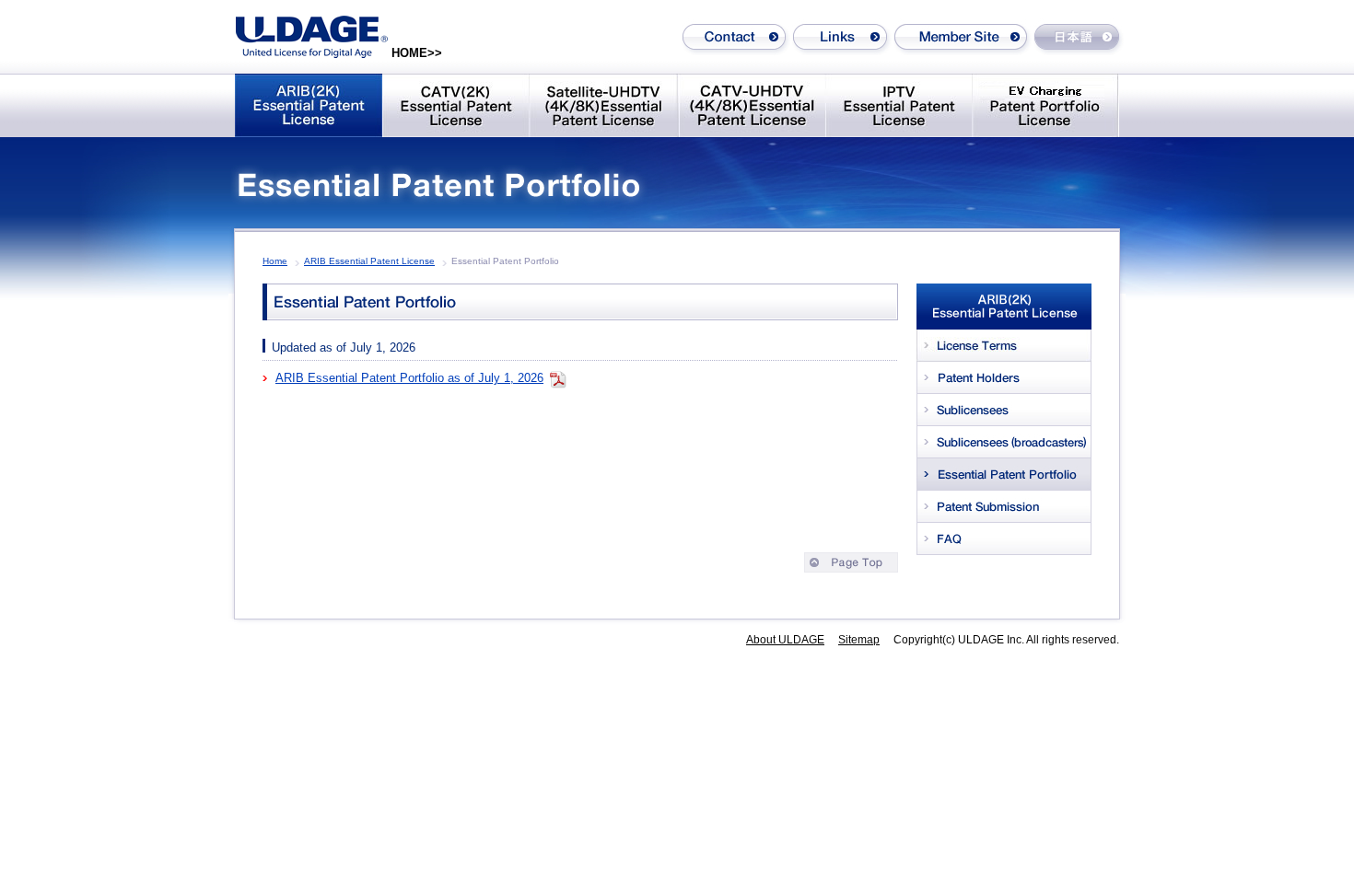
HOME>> (416, 53)
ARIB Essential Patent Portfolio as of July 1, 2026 (409, 378)
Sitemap (859, 639)
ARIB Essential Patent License (369, 261)
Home (275, 261)
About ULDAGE (785, 639)
